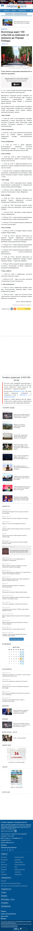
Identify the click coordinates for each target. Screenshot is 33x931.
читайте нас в (23, 309)
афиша (29, 305)
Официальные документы (9, 847)
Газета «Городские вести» (8, 914)
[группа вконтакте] (5, 850)
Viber (23, 391)
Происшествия (19, 857)
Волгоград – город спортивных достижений (14, 886)
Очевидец (4, 874)
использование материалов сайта (9, 926)
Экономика (4, 859)
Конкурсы (4, 903)
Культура (3, 867)
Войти (4, 918)
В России (6, 792)
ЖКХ (16, 867)
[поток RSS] (13, 850)
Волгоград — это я (7, 899)
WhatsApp (17, 391)
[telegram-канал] (2, 850)
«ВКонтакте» (23, 395)
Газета (4, 767)
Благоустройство (20, 864)
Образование (19, 862)
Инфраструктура (20, 869)
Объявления (22, 10)
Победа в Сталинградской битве (10, 883)
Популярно (7, 669)
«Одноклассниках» (9, 397)
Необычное (18, 874)
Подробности (6, 889)
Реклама (3, 911)
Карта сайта (4, 916)
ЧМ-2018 (3, 881)
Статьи (3, 892)
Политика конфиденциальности (8, 922)
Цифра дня (6, 745)
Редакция (4, 845)
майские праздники (19, 305)
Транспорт (18, 872)
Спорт (3, 872)
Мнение (5, 706)
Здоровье (4, 869)
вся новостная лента (16, 639)
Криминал (18, 859)
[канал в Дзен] (10, 850)
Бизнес (3, 862)
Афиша (14, 10)
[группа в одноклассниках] (7, 850)
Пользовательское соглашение (23, 921)
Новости (6, 10)
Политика (4, 857)
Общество (4, 29)
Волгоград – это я (9, 732)
